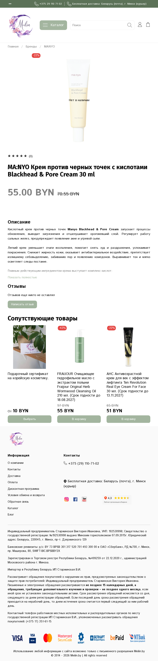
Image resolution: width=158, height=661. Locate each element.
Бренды (31, 46)
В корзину (79, 419)
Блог (11, 515)
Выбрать (29, 419)
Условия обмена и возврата (26, 495)
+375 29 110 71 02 (51, 4)
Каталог (57, 25)
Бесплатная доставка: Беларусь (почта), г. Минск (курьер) (109, 4)
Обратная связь (18, 502)
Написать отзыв (22, 304)
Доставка (14, 476)
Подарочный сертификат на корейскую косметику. (28, 376)
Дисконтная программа (23, 489)
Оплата (13, 482)
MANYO (49, 46)
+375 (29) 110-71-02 (83, 463)
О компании (16, 463)
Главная (13, 46)
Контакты (14, 469)
